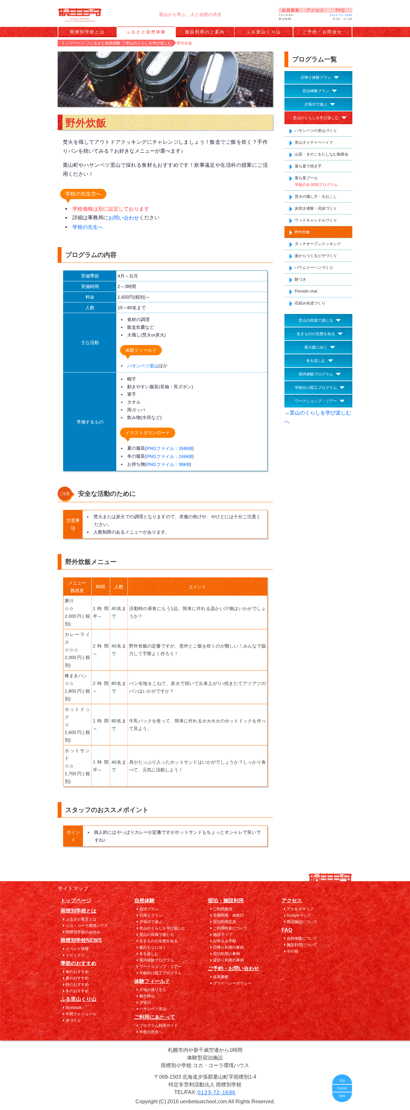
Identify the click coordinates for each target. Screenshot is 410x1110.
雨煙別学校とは (87, 31)
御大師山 (147, 996)
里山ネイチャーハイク (314, 142)
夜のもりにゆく (152, 947)
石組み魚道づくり (310, 303)
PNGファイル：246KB (169, 456)
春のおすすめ (77, 971)
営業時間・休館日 (228, 915)
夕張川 (145, 1002)
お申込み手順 (224, 941)
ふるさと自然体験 (146, 31)
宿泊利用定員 (224, 922)
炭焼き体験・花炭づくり (316, 208)
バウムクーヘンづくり (314, 267)
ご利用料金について (230, 928)
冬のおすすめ (77, 991)
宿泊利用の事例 (226, 954)
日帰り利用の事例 (228, 947)
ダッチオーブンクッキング (318, 244)
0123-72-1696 (341, 15)
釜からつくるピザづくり (316, 255)
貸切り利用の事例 (228, 960)
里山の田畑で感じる (316, 320)
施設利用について (302, 945)
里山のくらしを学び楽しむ (316, 118)
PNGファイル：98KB (168, 464)
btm (342, 1096)
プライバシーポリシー (232, 983)
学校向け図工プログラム (316, 387)
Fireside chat (306, 291)
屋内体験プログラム (316, 374)
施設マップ (222, 934)
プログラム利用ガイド (158, 1025)
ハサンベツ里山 (143, 365)
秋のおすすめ (77, 984)
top (342, 1080)
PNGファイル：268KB (169, 448)
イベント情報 (77, 948)
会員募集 (291, 10)
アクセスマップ (300, 909)
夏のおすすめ (77, 978)
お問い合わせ (123, 218)
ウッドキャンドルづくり (316, 220)
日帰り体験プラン (315, 77)
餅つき (300, 279)
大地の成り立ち (152, 989)
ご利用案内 (222, 909)
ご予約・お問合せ (322, 31)
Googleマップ (299, 915)
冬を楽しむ (315, 360)
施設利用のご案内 (205, 31)
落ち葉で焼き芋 (308, 166)
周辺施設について (302, 922)
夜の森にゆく (315, 347)
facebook (74, 1007)
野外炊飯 (302, 232)
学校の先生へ (87, 227)
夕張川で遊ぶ (315, 104)
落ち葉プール (316, 181)
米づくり (73, 1020)
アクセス (315, 10)
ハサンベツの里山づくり (316, 130)
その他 (292, 951)
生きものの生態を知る (316, 334)
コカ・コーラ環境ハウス (87, 925)
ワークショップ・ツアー (316, 401)
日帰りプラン (150, 915)
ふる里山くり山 (263, 31)
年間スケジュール (81, 1014)
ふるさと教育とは (81, 919)
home (342, 1088)
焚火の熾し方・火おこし (316, 196)
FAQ (340, 10)
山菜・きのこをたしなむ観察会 (321, 154)
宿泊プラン (149, 909)
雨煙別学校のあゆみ (83, 932)
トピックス (75, 955)
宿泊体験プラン (315, 91)
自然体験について (302, 938)
